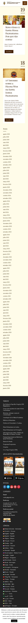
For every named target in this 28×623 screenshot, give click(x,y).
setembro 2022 (7, 265)
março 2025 (6, 181)
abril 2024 (6, 212)
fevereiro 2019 (7, 385)
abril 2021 (5, 313)
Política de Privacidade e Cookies (12, 423)
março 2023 (6, 248)
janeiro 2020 (6, 354)
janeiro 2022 (6, 287)
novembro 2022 (7, 260)
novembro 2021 (7, 293)
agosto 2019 (6, 368)
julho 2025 (6, 170)
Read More (9, 51)
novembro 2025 (7, 159)
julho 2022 (6, 271)
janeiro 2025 (6, 187)
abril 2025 (6, 179)
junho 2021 (6, 307)
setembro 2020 (7, 332)
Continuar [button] (14, 621)
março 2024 (6, 215)
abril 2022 (5, 279)
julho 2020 (6, 338)
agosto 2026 (6, 134)
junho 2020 (6, 341)
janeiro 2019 (6, 388)
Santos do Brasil (7, 441)
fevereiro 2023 (7, 251)
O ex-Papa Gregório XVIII (10, 450)
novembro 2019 (7, 360)
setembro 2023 (7, 232)
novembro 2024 (7, 192)
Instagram (18, 486)
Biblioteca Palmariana (9, 420)
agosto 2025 (6, 167)
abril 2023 (6, 246)
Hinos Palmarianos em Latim (11, 427)
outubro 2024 (7, 195)
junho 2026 (6, 139)
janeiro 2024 (6, 220)
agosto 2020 (6, 335)
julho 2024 (6, 204)
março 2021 (6, 315)
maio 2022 (6, 276)
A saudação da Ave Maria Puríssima (12, 417)
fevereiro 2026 (7, 151)
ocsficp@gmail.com (8, 497)
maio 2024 (6, 209)
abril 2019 (5, 380)
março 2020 (6, 349)
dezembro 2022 (7, 257)
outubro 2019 (7, 363)
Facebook (4, 486)
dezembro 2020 (7, 324)
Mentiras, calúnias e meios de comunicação (11, 413)
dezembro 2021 (7, 290)
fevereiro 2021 (7, 318)
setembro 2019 (7, 366)
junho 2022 (6, 273)
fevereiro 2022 (7, 285)
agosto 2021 (6, 301)
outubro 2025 (7, 162)
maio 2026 (6, 142)
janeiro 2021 (6, 321)
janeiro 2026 (6, 153)
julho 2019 (6, 371)
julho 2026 (6, 137)
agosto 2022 (6, 268)
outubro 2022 (7, 262)
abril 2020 (6, 346)
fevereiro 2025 (7, 184)
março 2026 (6, 148)
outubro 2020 (7, 329)
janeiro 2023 (6, 254)
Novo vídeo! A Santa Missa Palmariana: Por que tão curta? (12, 33)
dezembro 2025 (7, 156)
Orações (5, 447)
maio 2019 (6, 377)
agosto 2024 (6, 201)
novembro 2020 (7, 327)
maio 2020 (6, 343)
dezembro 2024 (7, 190)
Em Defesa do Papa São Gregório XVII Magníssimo (13, 405)
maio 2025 (6, 176)
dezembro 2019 (7, 357)
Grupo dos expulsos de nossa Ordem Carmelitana (13, 409)
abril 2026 (6, 145)
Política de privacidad (18, 618)
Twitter (8, 486)
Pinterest (15, 486)
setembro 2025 (7, 165)
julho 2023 (6, 237)
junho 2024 (6, 206)
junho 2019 (6, 374)
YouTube (11, 486)
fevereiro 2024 (7, 218)
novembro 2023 (7, 226)
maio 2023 (6, 243)
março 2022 (6, 282)
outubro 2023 (7, 229)
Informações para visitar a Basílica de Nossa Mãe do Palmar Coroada (13, 433)
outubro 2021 (6, 296)
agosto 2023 (6, 234)
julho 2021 (6, 304)
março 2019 (6, 382)
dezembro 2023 (7, 223)
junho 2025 (6, 173)
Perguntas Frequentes (9, 444)
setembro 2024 (7, 198)
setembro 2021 (7, 299)
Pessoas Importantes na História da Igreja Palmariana (12, 437)
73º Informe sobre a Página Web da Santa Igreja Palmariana (11, 88)
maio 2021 (6, 310)
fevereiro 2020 (7, 352)
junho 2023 (6, 240)
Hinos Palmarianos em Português (12, 430)
